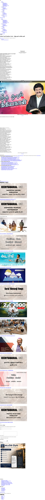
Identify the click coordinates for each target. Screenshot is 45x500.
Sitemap (2, 498)
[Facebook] (0, 494)
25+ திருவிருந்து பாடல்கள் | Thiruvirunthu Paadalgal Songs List (7, 335)
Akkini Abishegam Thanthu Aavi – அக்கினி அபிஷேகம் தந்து (7, 283)
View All (4, 32)
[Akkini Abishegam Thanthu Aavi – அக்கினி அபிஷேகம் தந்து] (12, 282)
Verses (2, 31)
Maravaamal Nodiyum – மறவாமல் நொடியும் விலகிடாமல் (7, 166)
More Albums (2, 485)
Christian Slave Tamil (2, 17)
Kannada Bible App (5, 20)
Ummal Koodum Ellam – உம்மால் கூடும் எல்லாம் (5, 267)
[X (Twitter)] (1, 494)
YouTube (22, 115)
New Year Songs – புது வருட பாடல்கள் (5, 484)
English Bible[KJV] (5, 25)
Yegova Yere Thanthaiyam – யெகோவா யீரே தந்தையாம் (6, 233)
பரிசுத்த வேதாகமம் (3, 489)
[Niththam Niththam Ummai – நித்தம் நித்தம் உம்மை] (13, 351)
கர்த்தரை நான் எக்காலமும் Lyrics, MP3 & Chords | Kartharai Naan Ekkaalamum (10, 159)
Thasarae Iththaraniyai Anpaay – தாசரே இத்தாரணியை (6, 370)
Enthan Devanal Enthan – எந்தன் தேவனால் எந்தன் (7, 162)
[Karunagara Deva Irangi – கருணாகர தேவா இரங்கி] (13, 403)
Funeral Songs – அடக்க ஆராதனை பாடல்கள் (6, 482)
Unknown (7, 181)
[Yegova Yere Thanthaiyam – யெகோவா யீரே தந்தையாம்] (13, 232)
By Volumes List (5, 30)
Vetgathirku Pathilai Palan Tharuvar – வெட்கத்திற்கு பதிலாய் (7, 318)
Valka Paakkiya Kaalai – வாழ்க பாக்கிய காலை (5, 387)
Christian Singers (39, 155)
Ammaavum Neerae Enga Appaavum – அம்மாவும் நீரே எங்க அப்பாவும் (9, 168)
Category (2, 26)
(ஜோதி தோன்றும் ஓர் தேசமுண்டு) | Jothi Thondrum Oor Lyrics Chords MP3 (10, 164)
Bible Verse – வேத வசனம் (4, 480)
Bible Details (4, 24)
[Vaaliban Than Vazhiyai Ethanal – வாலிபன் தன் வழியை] (13, 249)
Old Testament (3, 488)
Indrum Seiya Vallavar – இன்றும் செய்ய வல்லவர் (6, 169)
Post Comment (1, 439)
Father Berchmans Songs (8, 155)
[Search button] (7, 441)
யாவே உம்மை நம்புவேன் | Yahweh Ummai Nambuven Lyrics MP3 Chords (9, 163)
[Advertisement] (22, 45)
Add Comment (2, 435)
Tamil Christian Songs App (6, 22)
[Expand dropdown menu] (3, 28)
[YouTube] (3, 494)
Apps (2, 19)
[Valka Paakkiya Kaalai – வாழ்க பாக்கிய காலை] (13, 386)
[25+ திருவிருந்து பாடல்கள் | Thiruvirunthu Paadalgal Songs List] (13, 334)
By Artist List (4, 29)
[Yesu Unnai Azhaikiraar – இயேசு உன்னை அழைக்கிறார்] (13, 299)
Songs (2, 28)
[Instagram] (2, 494)
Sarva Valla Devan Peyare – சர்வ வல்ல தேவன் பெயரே (7, 167)
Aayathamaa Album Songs (20, 155)
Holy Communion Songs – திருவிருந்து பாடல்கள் (6, 483)
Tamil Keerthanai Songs (3, 181)
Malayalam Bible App (5, 21)
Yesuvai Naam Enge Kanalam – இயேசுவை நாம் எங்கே (6, 422)
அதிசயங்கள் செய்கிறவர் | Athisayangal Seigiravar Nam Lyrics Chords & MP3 (10, 158)
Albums (4, 27)
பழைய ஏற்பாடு (3, 490)
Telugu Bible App (5, 23)
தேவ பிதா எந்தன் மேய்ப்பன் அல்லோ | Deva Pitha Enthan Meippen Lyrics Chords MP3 (11, 160)
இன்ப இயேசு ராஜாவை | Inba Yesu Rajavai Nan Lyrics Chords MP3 (9, 157)
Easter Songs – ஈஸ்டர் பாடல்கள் (4, 481)
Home (2, 496)
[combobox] (3, 441)
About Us (2, 497)
